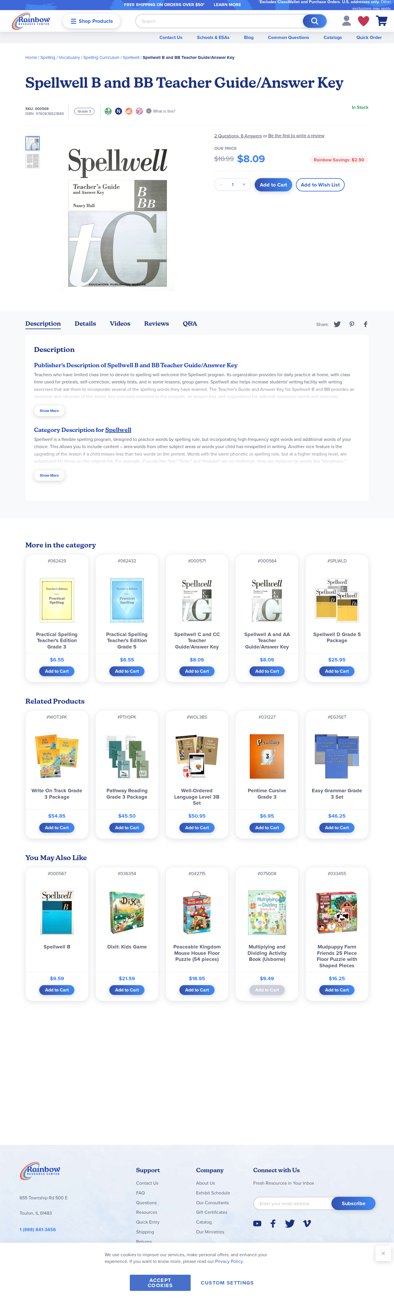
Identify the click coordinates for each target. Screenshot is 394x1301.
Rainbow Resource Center (40, 1172)
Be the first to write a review (296, 135)
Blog (249, 37)
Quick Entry (148, 1222)
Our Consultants (212, 1202)
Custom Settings (227, 1283)
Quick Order (369, 37)
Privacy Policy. (229, 1261)
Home (31, 57)
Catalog (204, 1222)
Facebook (366, 324)
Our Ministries (210, 1232)
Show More (49, 410)
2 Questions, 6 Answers (238, 136)
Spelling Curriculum (101, 57)
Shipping (145, 1232)
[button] (347, 20)
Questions (146, 1202)
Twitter (337, 324)
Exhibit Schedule (213, 1193)
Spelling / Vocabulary (60, 57)
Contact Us (171, 37)
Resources (146, 1212)
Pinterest (352, 324)
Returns (144, 1241)
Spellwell (131, 57)
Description (43, 323)
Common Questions (288, 37)
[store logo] (30, 21)
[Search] (315, 21)
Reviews (156, 323)
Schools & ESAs (213, 37)
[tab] (43, 324)
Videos (120, 323)
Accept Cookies (160, 1282)
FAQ (140, 1193)
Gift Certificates (211, 1212)
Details (85, 323)
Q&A (190, 323)
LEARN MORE (227, 4)
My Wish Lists (363, 21)
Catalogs (333, 37)
